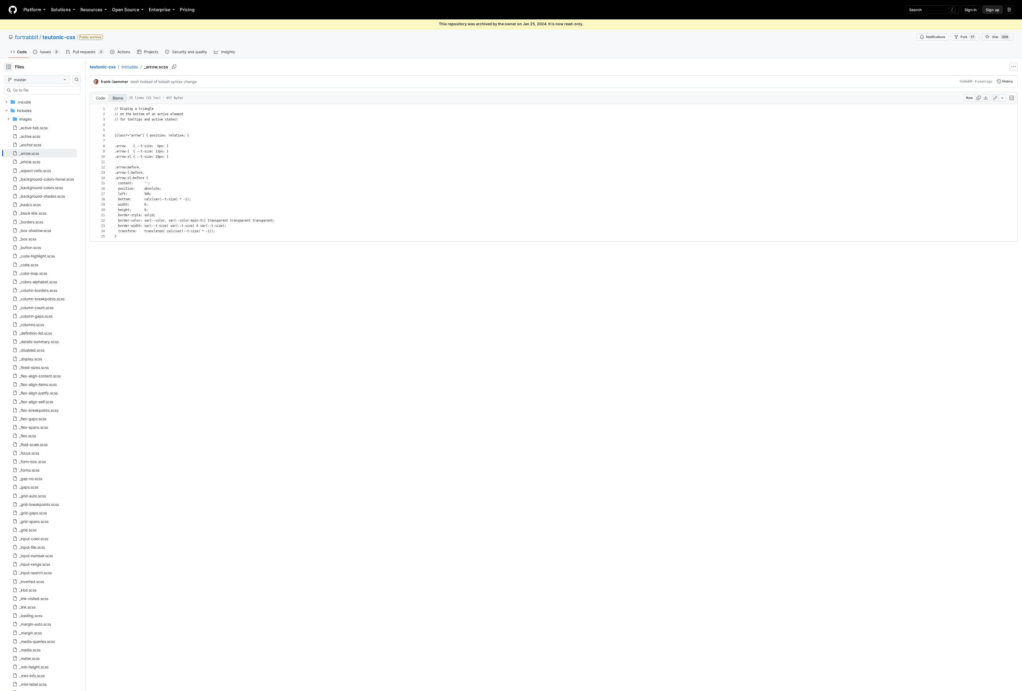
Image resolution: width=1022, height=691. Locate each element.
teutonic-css (58, 37)
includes (130, 66)
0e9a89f (966, 81)
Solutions (61, 9)
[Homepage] (13, 9)
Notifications (935, 37)
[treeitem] (40, 153)
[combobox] (44, 90)
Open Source (125, 9)
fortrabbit (26, 37)
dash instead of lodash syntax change (163, 81)
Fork (967, 37)
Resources (91, 9)
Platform (32, 9)
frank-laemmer (114, 81)
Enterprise (159, 9)
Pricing (187, 9)
